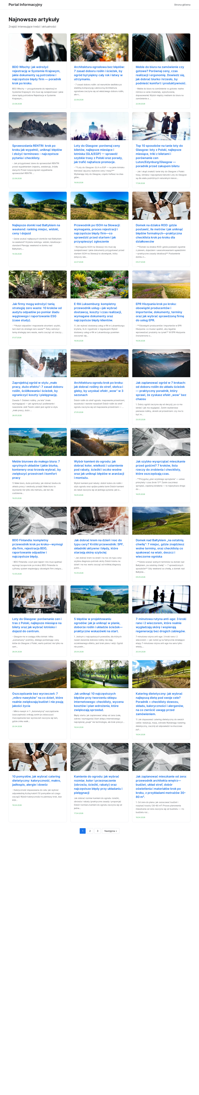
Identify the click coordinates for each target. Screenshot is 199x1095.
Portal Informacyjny (25, 4)
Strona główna (182, 4)
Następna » (110, 830)
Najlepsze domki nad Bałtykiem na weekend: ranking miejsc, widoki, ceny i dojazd (36, 229)
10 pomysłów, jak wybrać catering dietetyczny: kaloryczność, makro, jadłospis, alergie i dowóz (36, 780)
